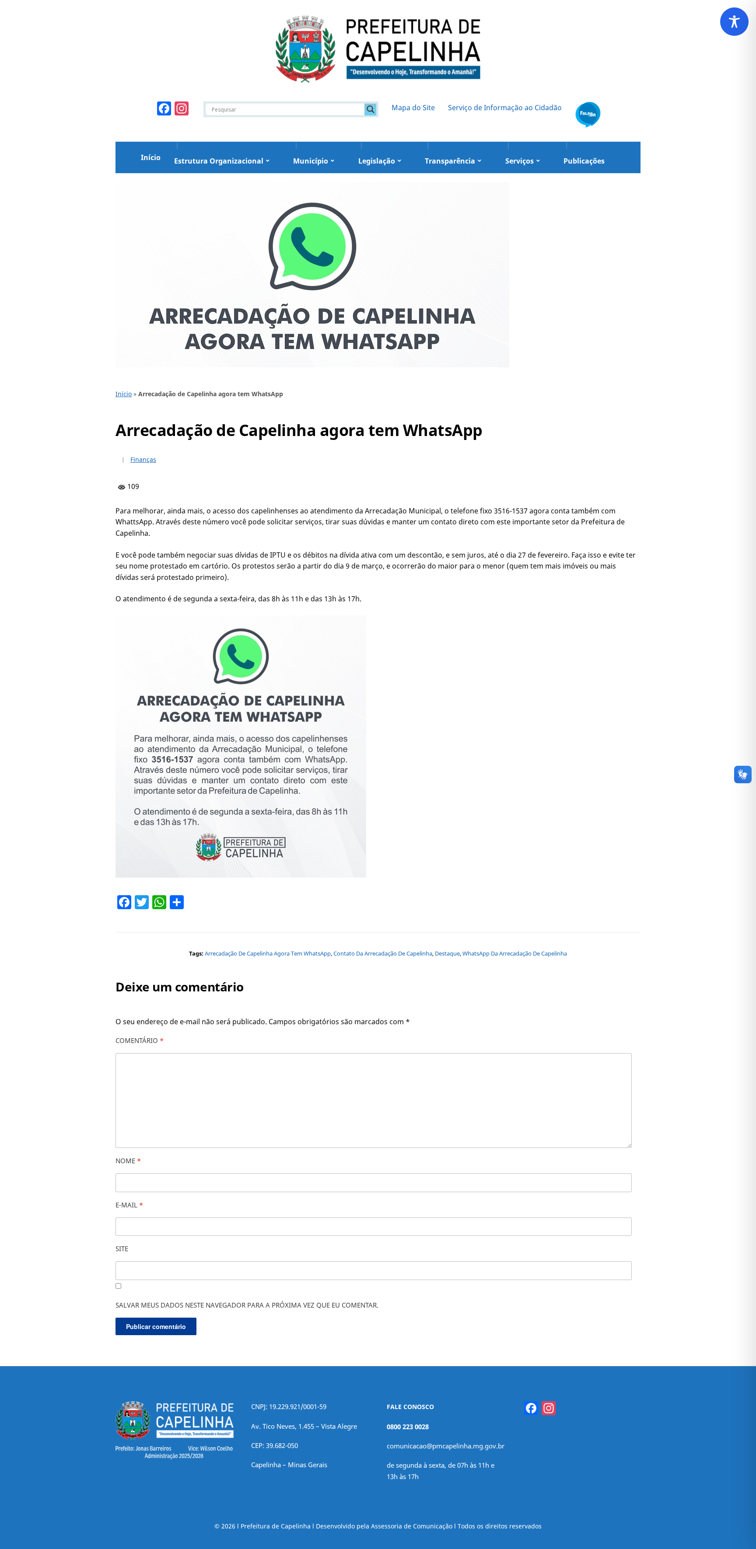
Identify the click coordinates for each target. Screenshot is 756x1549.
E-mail (129, 1204)
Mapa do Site (413, 107)
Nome (128, 1160)
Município (310, 161)
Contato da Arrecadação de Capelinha (382, 953)
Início (151, 157)
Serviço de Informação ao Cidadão (505, 107)
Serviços (519, 161)
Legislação (376, 161)
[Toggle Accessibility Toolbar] (734, 22)
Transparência (450, 161)
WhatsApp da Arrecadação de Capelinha (514, 953)
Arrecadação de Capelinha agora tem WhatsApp (268, 953)
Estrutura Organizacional (218, 161)
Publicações (584, 161)
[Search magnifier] (370, 109)
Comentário (140, 1040)
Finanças (143, 459)
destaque (447, 953)
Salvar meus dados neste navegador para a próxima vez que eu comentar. (247, 1305)
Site (122, 1248)
